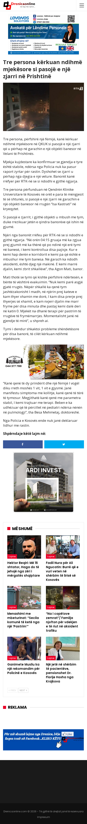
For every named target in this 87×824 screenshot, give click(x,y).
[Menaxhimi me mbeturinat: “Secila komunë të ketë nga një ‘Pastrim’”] (24, 597)
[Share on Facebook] (23, 444)
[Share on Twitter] (64, 444)
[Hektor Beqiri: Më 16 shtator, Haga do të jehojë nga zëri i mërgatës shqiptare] (24, 547)
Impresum (43, 817)
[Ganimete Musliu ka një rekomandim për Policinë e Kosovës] (24, 648)
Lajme (12, 556)
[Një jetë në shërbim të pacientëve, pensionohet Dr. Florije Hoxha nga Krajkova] (63, 648)
